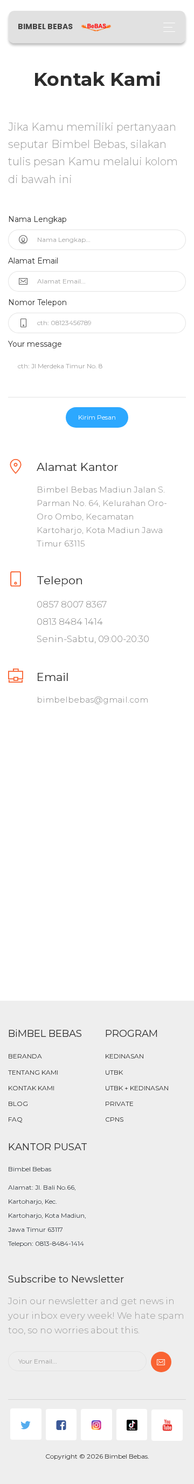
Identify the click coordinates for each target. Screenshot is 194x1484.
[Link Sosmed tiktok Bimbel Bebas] (132, 1424)
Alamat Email (33, 261)
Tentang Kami (33, 1072)
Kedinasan (124, 1056)
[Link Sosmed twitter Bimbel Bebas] (25, 1424)
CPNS (114, 1119)
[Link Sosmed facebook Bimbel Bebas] (61, 1424)
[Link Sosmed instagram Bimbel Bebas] (96, 1424)
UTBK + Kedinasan (137, 1088)
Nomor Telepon (37, 302)
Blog (18, 1103)
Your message (35, 344)
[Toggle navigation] (166, 27)
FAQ (15, 1119)
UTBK (114, 1072)
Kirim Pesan (97, 417)
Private (119, 1103)
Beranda (25, 1056)
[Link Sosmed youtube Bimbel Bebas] (167, 1425)
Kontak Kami (31, 1088)
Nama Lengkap (37, 219)
